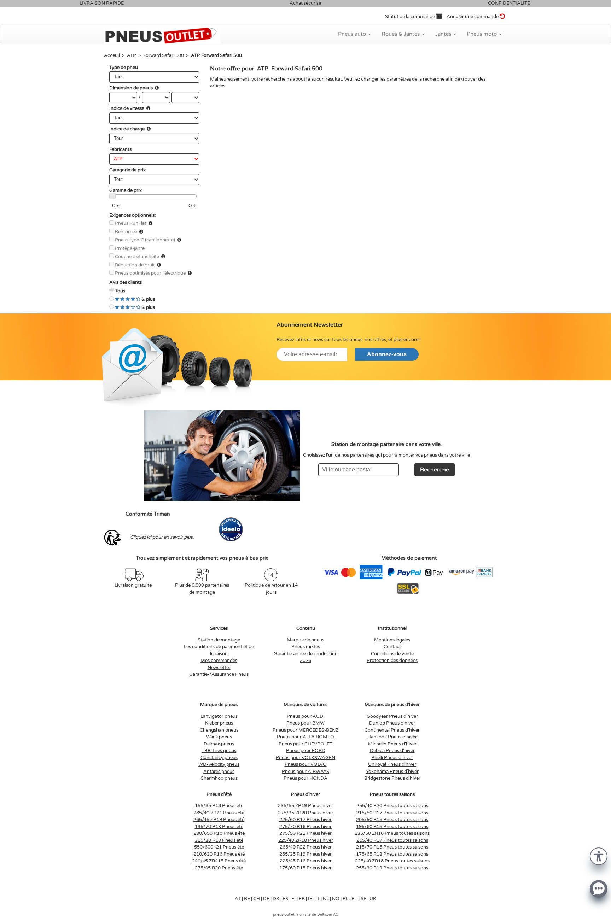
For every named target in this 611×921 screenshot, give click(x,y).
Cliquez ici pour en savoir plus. (162, 537)
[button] (598, 856)
